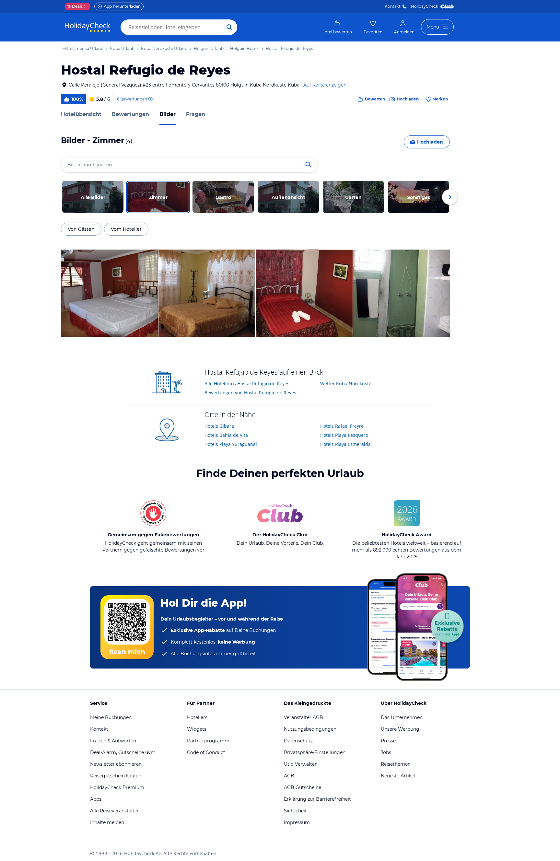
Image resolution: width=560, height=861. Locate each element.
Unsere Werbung (400, 729)
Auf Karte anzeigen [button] (324, 85)
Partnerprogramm (208, 741)
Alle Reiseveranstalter (114, 811)
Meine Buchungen (111, 717)
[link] (337, 27)
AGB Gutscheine (302, 787)
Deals (75, 6)
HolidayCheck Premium (117, 787)
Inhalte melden (107, 822)
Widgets (196, 729)
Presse (388, 741)
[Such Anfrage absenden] (229, 27)
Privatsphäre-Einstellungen (314, 752)
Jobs (386, 752)
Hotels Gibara (219, 426)
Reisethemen (396, 764)
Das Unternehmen (402, 717)
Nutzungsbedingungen (310, 729)
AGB (289, 776)
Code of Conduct (206, 752)
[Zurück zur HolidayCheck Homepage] (87, 27)
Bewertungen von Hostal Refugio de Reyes (250, 393)
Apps (95, 799)
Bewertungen (130, 114)
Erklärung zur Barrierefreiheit (317, 799)
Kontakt (393, 6)
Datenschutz (298, 741)
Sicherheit (295, 811)
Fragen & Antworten (113, 741)
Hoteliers (197, 717)
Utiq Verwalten (301, 764)
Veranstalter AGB (303, 717)
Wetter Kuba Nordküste (345, 383)
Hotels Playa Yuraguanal (230, 444)
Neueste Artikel (398, 776)
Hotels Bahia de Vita (226, 435)
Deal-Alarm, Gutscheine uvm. (123, 752)
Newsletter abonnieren (116, 764)
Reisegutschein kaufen (115, 776)
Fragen (195, 114)
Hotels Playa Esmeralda (345, 444)
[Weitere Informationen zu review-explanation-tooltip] (150, 99)
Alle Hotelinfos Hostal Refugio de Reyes (246, 383)
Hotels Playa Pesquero (344, 435)
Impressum (297, 822)
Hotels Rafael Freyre (342, 426)
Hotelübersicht (81, 114)
